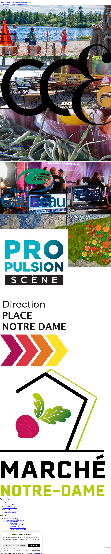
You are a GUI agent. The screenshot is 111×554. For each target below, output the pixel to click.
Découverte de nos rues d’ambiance (13, 511)
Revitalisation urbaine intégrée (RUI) (13, 520)
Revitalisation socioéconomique (12, 518)
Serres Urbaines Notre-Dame (18, 529)
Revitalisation (11, 4)
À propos (2, 2)
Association (19, 4)
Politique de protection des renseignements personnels (16, 550)
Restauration (6, 509)
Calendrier (25, 4)
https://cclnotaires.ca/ (6, 153)
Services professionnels (9, 512)
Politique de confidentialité (9, 548)
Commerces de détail (9, 504)
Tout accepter (34, 545)
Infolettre (7, 2)
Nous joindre (14, 2)
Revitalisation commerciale (10, 521)
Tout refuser (8, 545)
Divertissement (7, 506)
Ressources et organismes (10, 508)
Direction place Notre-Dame (18, 528)
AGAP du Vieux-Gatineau (10, 157)
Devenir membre (22, 2)
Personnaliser (21, 545)
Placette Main (14, 531)
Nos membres (4, 4)
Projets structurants (12, 523)
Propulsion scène (15, 526)
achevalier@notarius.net (16, 146)
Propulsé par (37, 549)
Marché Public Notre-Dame (18, 524)
